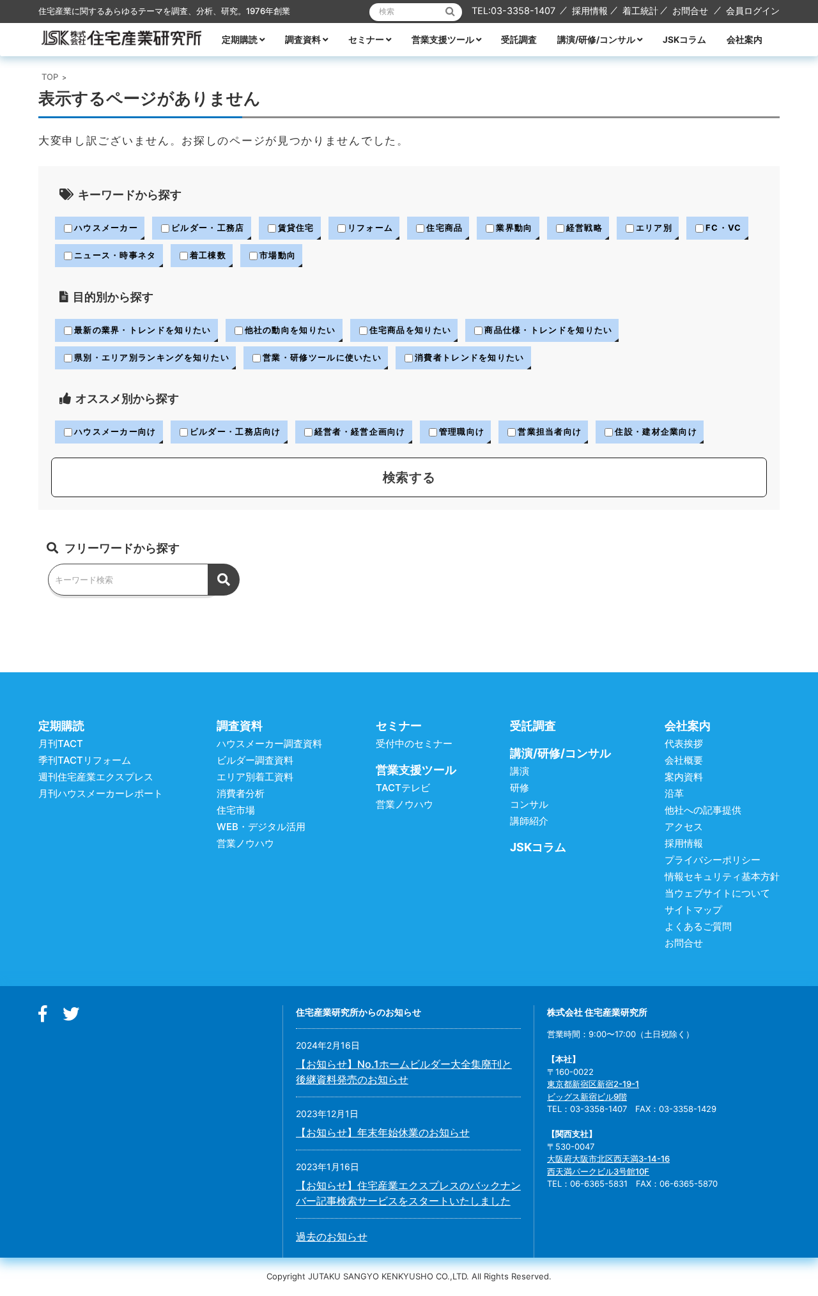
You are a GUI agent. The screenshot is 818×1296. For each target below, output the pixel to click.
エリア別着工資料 (255, 777)
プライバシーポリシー (712, 860)
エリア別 (654, 227)
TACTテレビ (403, 788)
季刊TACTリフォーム (84, 760)
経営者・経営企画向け (360, 431)
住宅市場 (236, 810)
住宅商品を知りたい (410, 330)
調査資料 (303, 40)
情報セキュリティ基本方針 (722, 876)
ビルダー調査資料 (255, 760)
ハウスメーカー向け (115, 431)
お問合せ (690, 10)
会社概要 (684, 760)
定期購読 (240, 40)
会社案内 (744, 40)
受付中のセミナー (414, 743)
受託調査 (519, 40)
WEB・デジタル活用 (261, 827)
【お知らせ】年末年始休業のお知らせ (383, 1132)
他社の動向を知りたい (290, 330)
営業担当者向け (550, 431)
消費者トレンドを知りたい (470, 357)
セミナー (366, 40)
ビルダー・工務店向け (235, 431)
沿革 (674, 793)
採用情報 (590, 10)
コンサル (529, 804)
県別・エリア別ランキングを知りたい (151, 357)
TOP (50, 77)
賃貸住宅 (296, 227)
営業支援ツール (443, 40)
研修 (519, 788)
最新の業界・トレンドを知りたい (143, 330)
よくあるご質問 (698, 926)
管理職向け (462, 431)
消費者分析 (241, 793)
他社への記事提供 (703, 810)
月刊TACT (60, 743)
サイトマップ (693, 910)
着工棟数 (208, 255)
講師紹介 (529, 821)
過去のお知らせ (331, 1236)
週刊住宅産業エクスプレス (95, 777)
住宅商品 (444, 227)
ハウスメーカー (106, 227)
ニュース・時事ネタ (115, 255)
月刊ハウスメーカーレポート (100, 793)
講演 (519, 771)
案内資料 (684, 777)
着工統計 (640, 10)
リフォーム (371, 227)
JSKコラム (684, 40)
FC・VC (724, 227)
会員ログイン (753, 10)
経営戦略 (584, 227)
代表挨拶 (684, 743)
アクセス (684, 827)
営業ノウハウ (245, 843)
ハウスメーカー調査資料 (269, 743)
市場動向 (277, 255)
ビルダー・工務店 (207, 227)
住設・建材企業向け (656, 431)
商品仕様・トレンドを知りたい (548, 330)
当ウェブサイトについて (717, 893)
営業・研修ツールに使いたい (322, 357)
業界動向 (514, 227)
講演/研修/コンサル (596, 40)
